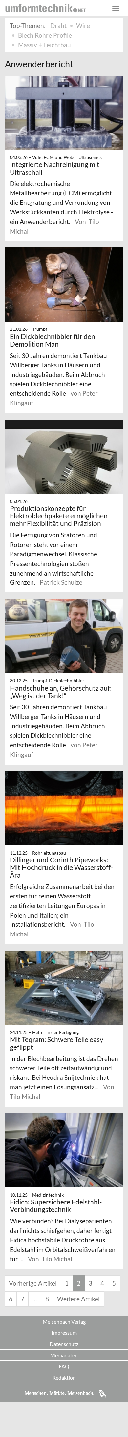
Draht (58, 25)
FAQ (64, 1366)
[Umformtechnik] (45, 8)
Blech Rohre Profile (45, 35)
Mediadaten (64, 1355)
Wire (83, 25)
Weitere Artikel (78, 1299)
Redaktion (64, 1377)
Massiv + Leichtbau (44, 44)
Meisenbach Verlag (64, 1321)
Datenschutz (64, 1344)
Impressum (64, 1332)
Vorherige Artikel (33, 1283)
